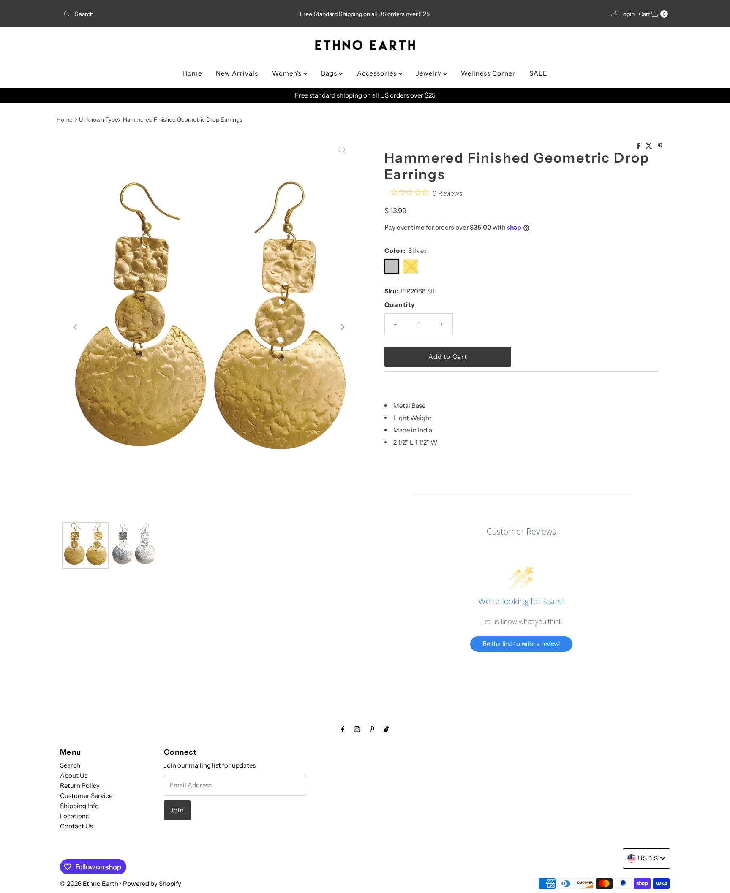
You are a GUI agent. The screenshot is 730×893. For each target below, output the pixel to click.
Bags (330, 73)
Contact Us (76, 826)
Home (192, 73)
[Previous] (75, 327)
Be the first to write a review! (521, 644)
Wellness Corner (488, 73)
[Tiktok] (386, 729)
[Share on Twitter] (650, 146)
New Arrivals (237, 73)
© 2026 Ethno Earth (89, 883)
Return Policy (80, 786)
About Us (73, 775)
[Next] (342, 327)
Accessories (377, 73)
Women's (287, 73)
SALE (538, 73)
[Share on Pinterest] (660, 146)
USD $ (648, 858)
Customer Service (86, 796)
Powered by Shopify (152, 883)
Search (70, 765)
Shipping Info (79, 806)
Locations (74, 816)
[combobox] (159, 13)
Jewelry (429, 73)
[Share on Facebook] (639, 146)
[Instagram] (357, 729)
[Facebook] (343, 729)
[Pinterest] (372, 729)
